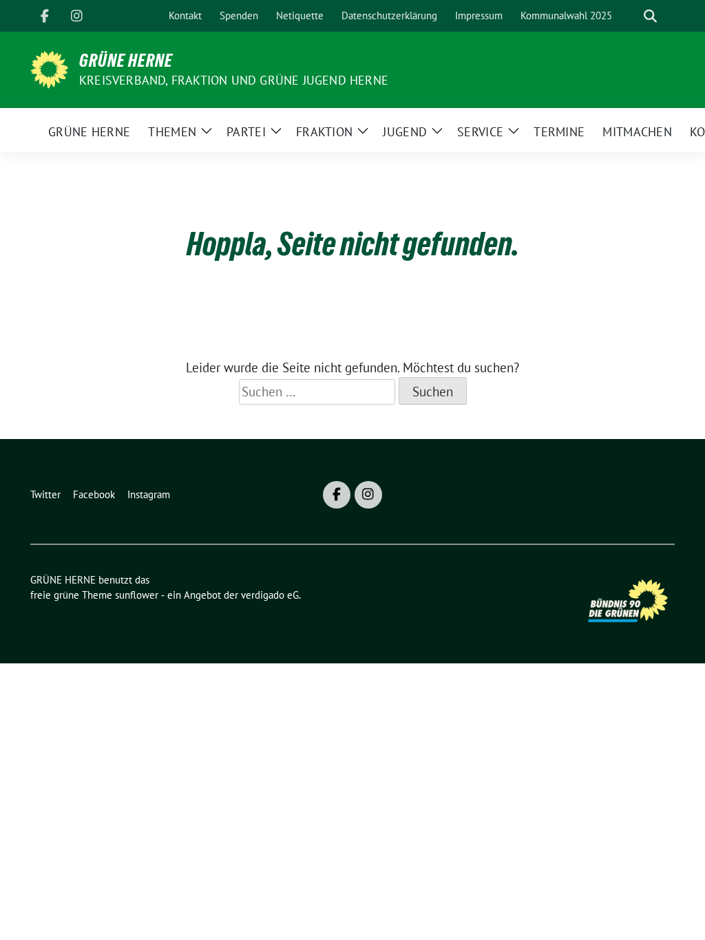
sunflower (136, 594)
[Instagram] (76, 16)
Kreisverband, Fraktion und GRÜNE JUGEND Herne (233, 80)
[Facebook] (45, 16)
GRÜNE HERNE (126, 60)
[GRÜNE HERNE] (49, 68)
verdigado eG (270, 594)
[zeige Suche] (650, 16)
